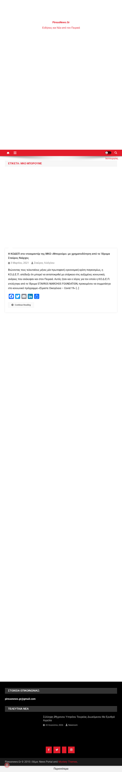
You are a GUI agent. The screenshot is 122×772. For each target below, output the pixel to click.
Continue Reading (23, 305)
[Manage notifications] (7, 765)
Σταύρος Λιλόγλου (44, 262)
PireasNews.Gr (61, 22)
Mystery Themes (67, 761)
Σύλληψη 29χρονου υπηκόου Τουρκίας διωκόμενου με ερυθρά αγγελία (79, 718)
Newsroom (73, 725)
